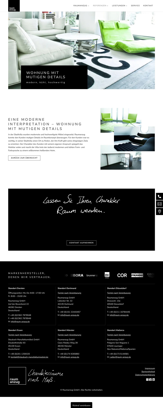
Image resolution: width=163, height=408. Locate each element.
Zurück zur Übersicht (24, 158)
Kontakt (148, 5)
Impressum (150, 368)
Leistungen (118, 5)
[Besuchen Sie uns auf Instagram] (147, 379)
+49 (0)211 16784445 (119, 312)
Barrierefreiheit (148, 371)
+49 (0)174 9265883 (69, 354)
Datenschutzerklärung (145, 374)
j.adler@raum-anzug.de (120, 357)
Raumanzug (80, 5)
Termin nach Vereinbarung (69, 293)
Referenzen (99, 5)
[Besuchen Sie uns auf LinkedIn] (153, 379)
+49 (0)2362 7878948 (20, 315)
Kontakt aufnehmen (81, 243)
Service (135, 5)
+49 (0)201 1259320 (20, 354)
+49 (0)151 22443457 (70, 312)
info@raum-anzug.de (20, 321)
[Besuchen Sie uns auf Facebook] (150, 379)
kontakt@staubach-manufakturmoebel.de (29, 357)
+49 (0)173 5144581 (119, 354)
